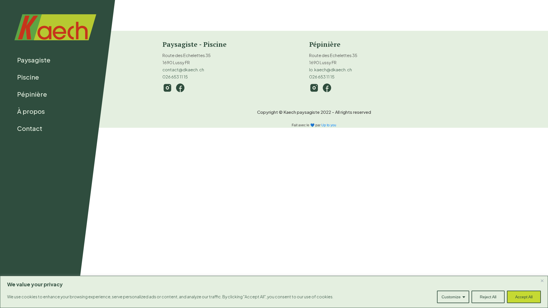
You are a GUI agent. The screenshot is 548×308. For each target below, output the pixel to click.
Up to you (328, 125)
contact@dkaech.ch (183, 69)
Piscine (28, 77)
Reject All (488, 297)
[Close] (542, 280)
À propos (31, 111)
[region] (274, 292)
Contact (29, 128)
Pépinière (32, 94)
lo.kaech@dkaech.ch (330, 69)
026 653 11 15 (175, 76)
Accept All (524, 297)
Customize (451, 297)
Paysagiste (34, 60)
